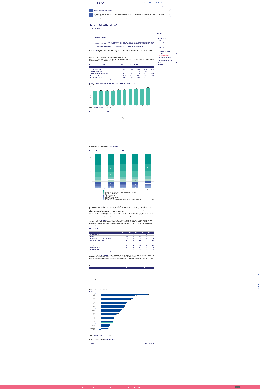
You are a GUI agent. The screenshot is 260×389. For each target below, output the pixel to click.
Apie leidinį (160, 67)
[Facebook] (258, 278)
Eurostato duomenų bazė (98, 107)
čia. (139, 387)
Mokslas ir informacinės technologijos (166, 47)
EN (161, 2)
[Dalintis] (151, 33)
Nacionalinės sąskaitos (148, 18)
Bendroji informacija (162, 38)
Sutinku (237, 387)
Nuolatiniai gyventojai (162, 42)
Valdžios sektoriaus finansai (165, 57)
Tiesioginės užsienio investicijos (165, 60)
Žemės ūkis (160, 64)
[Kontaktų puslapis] (258, 274)
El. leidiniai (110, 18)
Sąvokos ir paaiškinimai (163, 66)
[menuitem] (100, 6)
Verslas (159, 62)
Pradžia (98, 18)
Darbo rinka (160, 44)
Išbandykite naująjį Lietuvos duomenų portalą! (103, 10)
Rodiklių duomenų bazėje (112, 79)
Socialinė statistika (162, 45)
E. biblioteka (104, 18)
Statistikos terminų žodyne (109, 339)
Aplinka (159, 40)
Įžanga (159, 36)
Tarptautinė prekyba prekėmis (164, 51)
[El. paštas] (258, 276)
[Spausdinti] (153, 33)
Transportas (160, 49)
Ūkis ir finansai (139, 18)
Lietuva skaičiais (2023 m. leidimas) (128, 18)
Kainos (160, 59)
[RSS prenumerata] (156, 2)
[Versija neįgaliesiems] (154, 2)
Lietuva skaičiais (117, 18)
